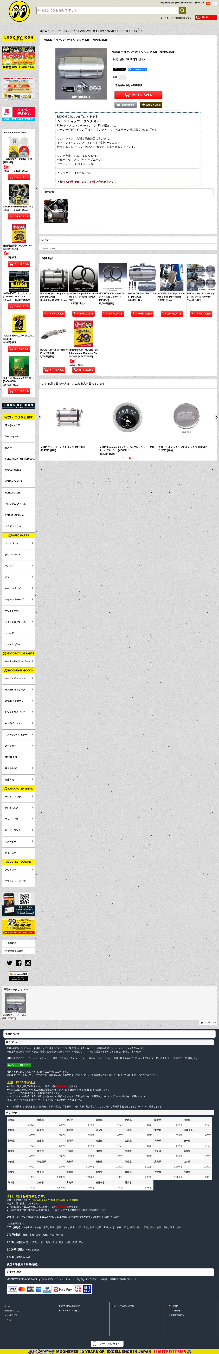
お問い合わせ (174, 1311)
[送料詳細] (18, 61)
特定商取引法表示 (14, 951)
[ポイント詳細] (18, 55)
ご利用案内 (11, 943)
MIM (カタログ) (12, 425)
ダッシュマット (13, 554)
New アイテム (12, 436)
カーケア (9, 633)
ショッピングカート (12, 1315)
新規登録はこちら (183, 18)
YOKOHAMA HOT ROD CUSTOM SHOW (20, 459)
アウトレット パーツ (15, 881)
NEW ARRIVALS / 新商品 (69, 1306)
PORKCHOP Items (14, 515)
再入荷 (8, 447)
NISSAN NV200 (13, 470)
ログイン (166, 18)
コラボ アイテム (13, 526)
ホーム (7, 1306)
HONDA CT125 (12, 492)
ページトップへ (210, 1022)
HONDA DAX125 (13, 481)
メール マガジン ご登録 (124, 1306)
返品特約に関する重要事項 (128, 85)
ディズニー (10, 852)
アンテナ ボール (13, 644)
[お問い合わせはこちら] (18, 67)
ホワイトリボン (13, 610)
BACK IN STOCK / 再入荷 (70, 1311)
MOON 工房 (11, 757)
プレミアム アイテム (15, 504)
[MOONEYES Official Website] (18, 49)
